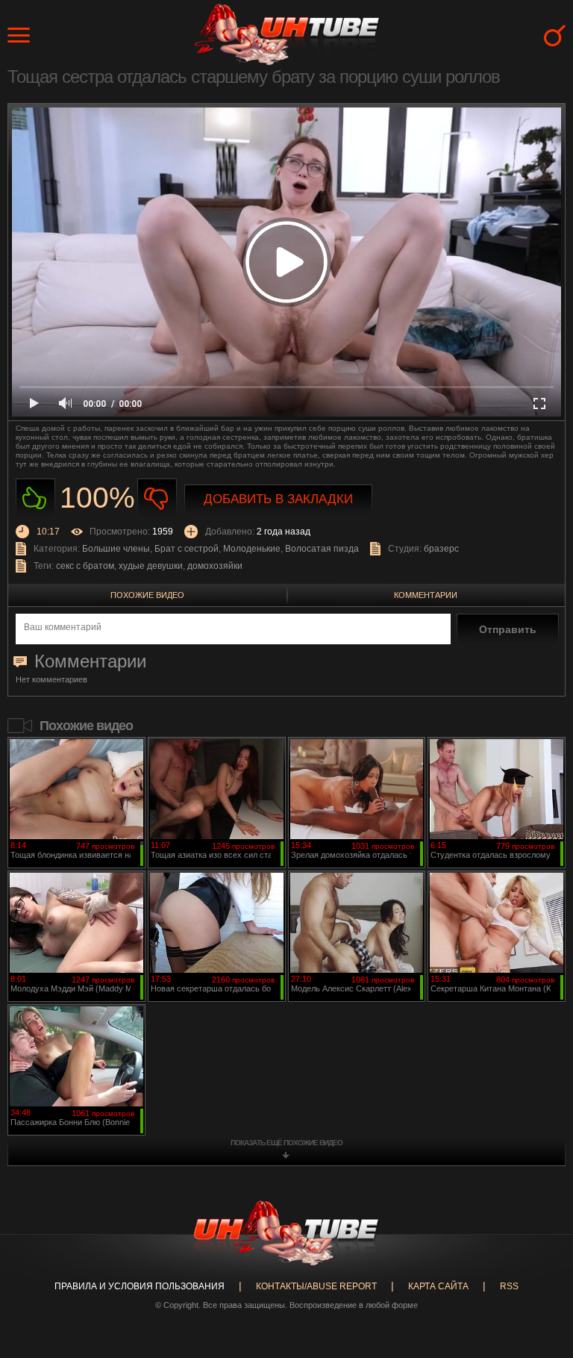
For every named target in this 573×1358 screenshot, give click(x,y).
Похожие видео (147, 595)
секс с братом (85, 566)
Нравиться (35, 498)
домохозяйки (214, 566)
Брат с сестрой (186, 548)
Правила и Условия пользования (139, 1286)
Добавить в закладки (278, 499)
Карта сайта (438, 1286)
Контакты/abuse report (316, 1286)
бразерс (441, 548)
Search (555, 35)
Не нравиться (157, 498)
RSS (509, 1286)
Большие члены (116, 548)
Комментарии (425, 595)
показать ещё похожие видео (286, 1143)
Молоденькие (252, 548)
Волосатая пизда (322, 548)
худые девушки (151, 566)
